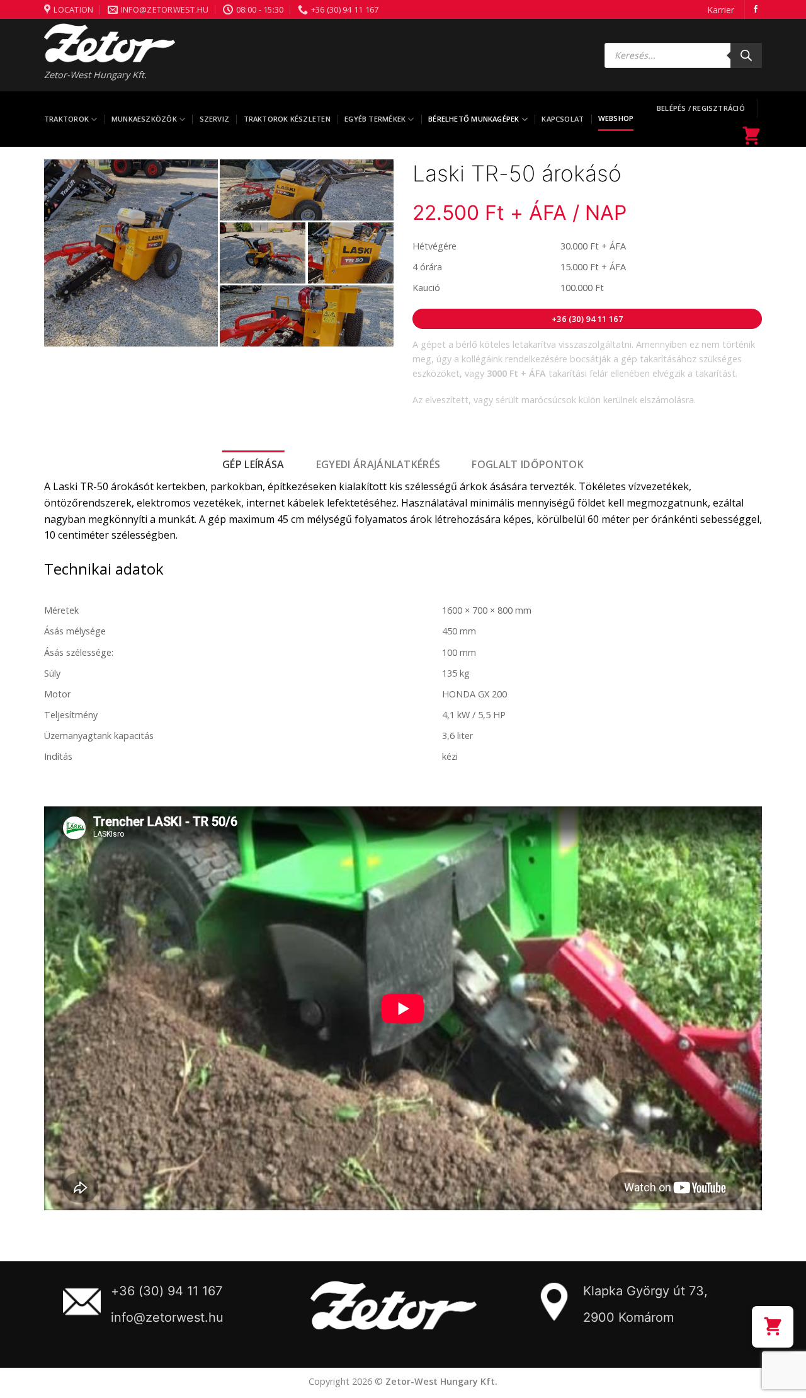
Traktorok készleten (287, 118)
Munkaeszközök (144, 118)
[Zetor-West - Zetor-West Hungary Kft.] (109, 42)
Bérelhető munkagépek (473, 118)
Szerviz (215, 118)
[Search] (746, 55)
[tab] (253, 464)
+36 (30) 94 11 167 (166, 1290)
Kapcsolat (563, 118)
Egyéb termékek (375, 118)
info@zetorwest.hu (167, 1317)
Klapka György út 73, (645, 1290)
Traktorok (66, 118)
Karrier (720, 10)
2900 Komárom (628, 1317)
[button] (772, 1327)
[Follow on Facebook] (755, 9)
